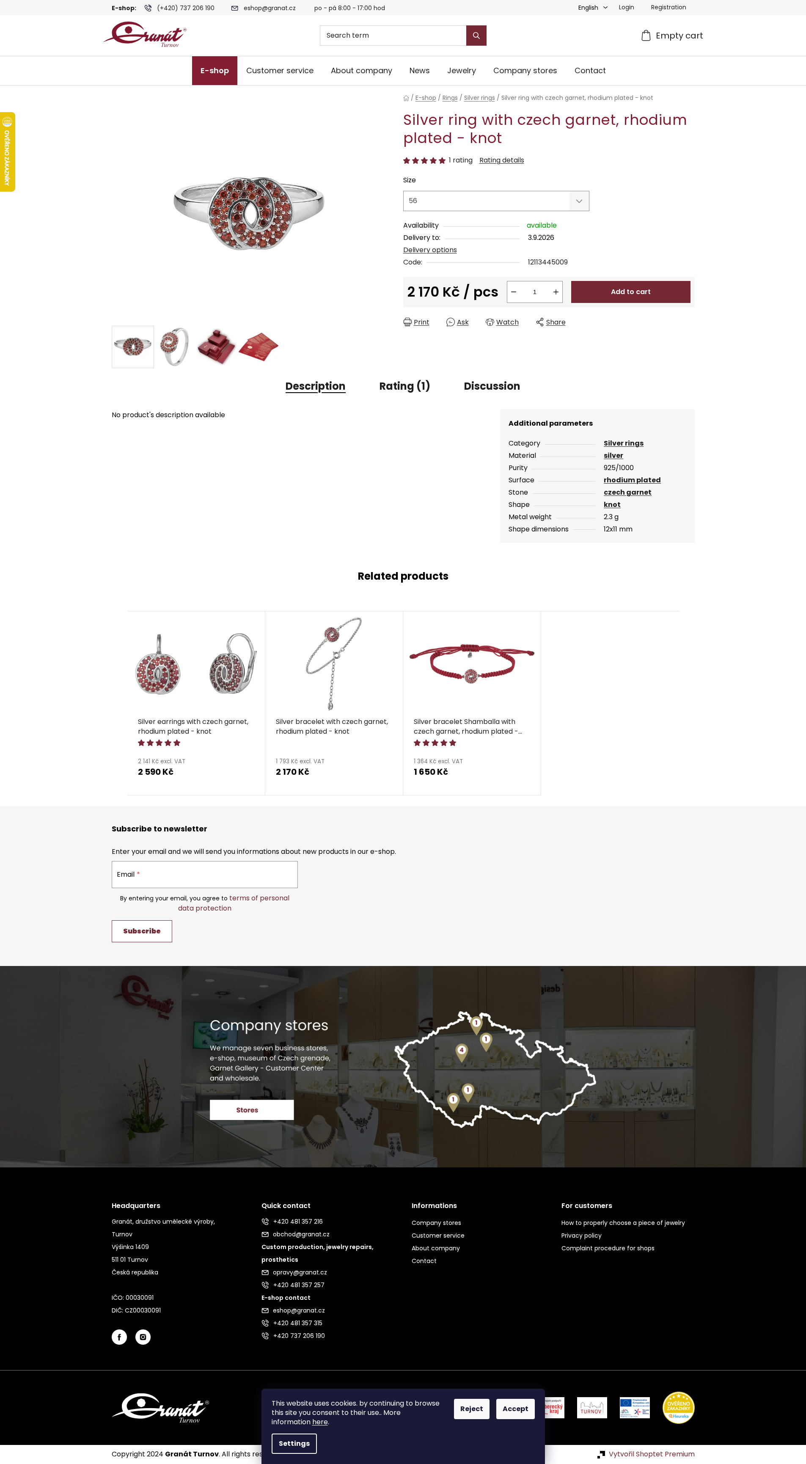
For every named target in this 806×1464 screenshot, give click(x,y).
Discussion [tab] (492, 386)
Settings (294, 1443)
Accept (515, 1409)
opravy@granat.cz (300, 1272)
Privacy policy (581, 1235)
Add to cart (631, 292)
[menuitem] (214, 70)
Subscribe (142, 931)
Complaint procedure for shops (608, 1248)
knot (612, 504)
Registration (668, 7)
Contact (424, 1261)
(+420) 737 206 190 (186, 8)
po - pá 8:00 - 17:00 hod (349, 8)
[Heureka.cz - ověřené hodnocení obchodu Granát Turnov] (672, 1407)
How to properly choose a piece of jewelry (623, 1223)
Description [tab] (316, 386)
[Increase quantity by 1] (556, 292)
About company (436, 1248)
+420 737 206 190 (299, 1336)
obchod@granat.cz (301, 1234)
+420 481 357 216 (298, 1221)
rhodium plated (632, 480)
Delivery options (430, 250)
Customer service (438, 1235)
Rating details (501, 160)
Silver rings (624, 443)
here (320, 1422)
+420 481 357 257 (299, 1285)
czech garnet (628, 492)
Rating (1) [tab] (405, 386)
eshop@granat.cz (270, 8)
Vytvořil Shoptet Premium (652, 1454)
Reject (471, 1409)
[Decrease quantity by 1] (513, 292)
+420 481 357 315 (297, 1323)
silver (613, 455)
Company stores (436, 1223)
